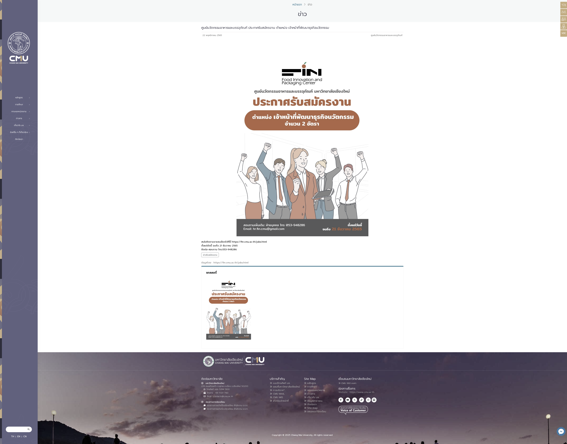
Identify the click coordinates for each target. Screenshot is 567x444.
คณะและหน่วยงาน (315, 390)
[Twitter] (354, 400)
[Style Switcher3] (563, 5)
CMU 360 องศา (348, 383)
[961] (228, 307)
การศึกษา (311, 387)
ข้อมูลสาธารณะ (314, 401)
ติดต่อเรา (19, 139)
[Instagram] (368, 400)
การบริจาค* (278, 390)
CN (25, 436)
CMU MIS (277, 397)
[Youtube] (347, 400)
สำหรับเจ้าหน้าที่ (280, 401)
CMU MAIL (278, 394)
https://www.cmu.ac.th (362, 392)
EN (18, 436)
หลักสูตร (311, 383)
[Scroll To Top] (562, 440)
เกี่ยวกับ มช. (312, 397)
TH (12, 436)
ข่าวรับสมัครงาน (210, 255)
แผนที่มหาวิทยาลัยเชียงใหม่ (286, 387)
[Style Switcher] (563, 12)
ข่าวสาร (310, 394)
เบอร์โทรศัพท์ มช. (281, 383)
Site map (312, 408)
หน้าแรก (297, 4)
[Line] (374, 400)
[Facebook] (340, 400)
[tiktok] (361, 400)
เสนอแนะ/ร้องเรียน (316, 411)
